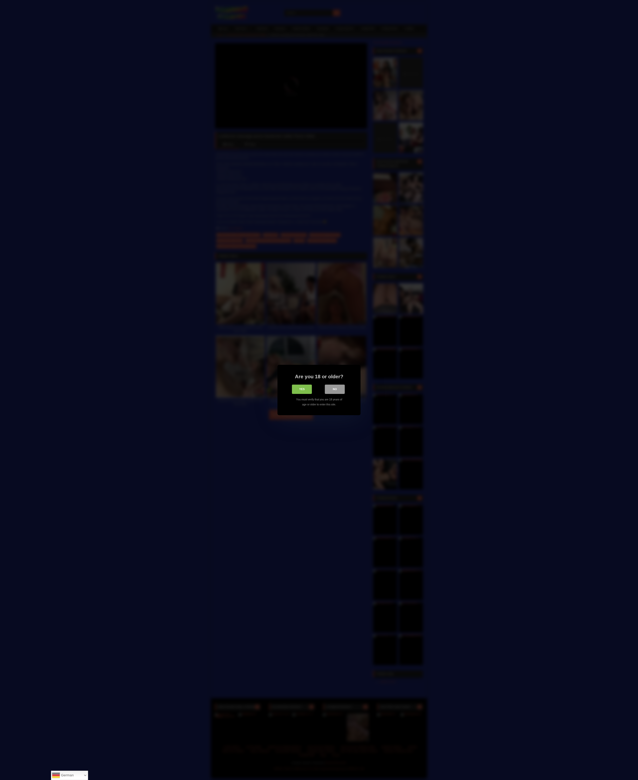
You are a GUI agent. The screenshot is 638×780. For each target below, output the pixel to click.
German (67, 775)
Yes (302, 389)
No (335, 389)
